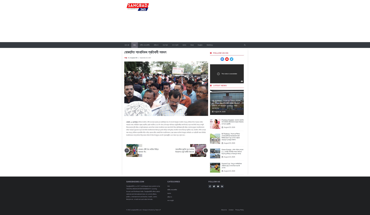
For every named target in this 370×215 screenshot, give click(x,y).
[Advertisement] (185, 27)
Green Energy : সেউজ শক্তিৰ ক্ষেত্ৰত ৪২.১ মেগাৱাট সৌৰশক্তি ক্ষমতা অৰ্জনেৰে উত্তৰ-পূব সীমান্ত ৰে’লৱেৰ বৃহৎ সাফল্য (232, 151)
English (200, 45)
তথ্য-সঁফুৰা (165, 45)
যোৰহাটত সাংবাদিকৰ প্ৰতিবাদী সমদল (145, 52)
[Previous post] (127, 150)
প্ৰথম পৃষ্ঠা (126, 45)
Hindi (192, 45)
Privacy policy (239, 210)
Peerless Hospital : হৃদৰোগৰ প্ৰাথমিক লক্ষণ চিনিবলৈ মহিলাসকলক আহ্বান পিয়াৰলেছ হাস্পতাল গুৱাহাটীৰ (233, 122)
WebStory (210, 45)
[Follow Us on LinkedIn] (222, 186)
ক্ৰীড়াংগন (156, 45)
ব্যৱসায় (184, 45)
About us (224, 210)
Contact (231, 210)
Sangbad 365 (133, 58)
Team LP (158, 210)
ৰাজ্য (134, 45)
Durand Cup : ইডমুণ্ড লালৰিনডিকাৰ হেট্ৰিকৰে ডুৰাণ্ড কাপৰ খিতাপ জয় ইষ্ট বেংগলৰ (232, 166)
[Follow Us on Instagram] (218, 186)
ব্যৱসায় (169, 193)
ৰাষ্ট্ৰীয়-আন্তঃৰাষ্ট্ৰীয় (145, 45)
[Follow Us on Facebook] (209, 186)
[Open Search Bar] (245, 45)
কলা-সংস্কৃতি (175, 45)
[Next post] (206, 150)
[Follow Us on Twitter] (214, 186)
